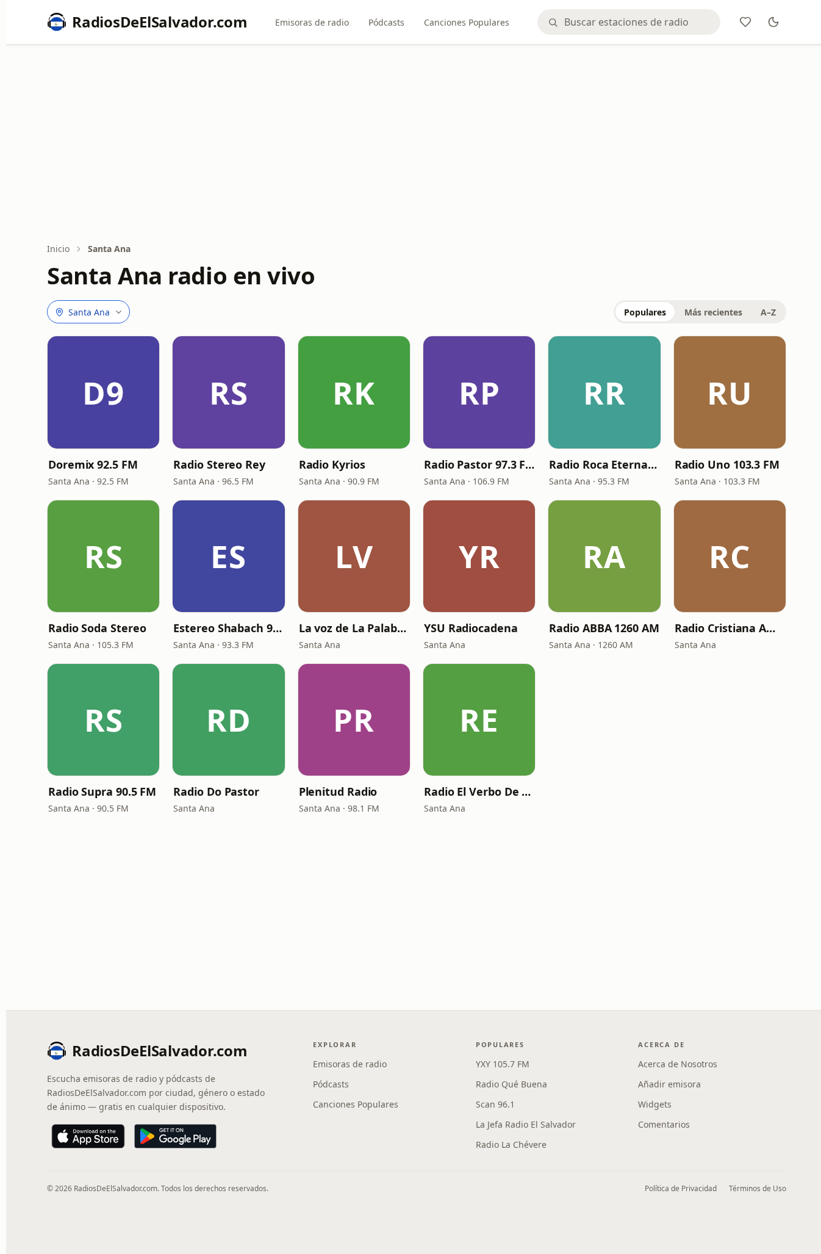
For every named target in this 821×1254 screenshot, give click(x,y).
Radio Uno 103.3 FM (727, 464)
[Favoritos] (745, 22)
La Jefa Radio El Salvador (526, 1124)
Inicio (58, 248)
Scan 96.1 (495, 1104)
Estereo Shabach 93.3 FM (228, 628)
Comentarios (664, 1124)
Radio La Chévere (511, 1144)
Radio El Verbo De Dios (479, 791)
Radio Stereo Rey (219, 464)
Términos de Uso (757, 1188)
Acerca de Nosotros (677, 1064)
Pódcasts (386, 22)
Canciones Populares (466, 22)
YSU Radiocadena (471, 628)
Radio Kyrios (332, 464)
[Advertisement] (417, 144)
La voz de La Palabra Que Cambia (354, 628)
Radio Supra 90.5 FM (102, 791)
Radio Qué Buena (511, 1084)
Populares (645, 312)
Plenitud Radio (338, 791)
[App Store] (88, 1136)
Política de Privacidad (681, 1188)
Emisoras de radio (312, 22)
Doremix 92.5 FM (93, 464)
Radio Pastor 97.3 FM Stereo (479, 464)
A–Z (768, 312)
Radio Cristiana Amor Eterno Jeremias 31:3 (730, 628)
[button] (103, 392)
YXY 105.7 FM (502, 1064)
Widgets (655, 1104)
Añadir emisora (669, 1084)
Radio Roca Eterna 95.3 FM (604, 464)
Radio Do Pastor (216, 791)
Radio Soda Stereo (97, 628)
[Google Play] (175, 1136)
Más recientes (713, 312)
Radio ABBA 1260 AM (604, 628)
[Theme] (773, 22)
